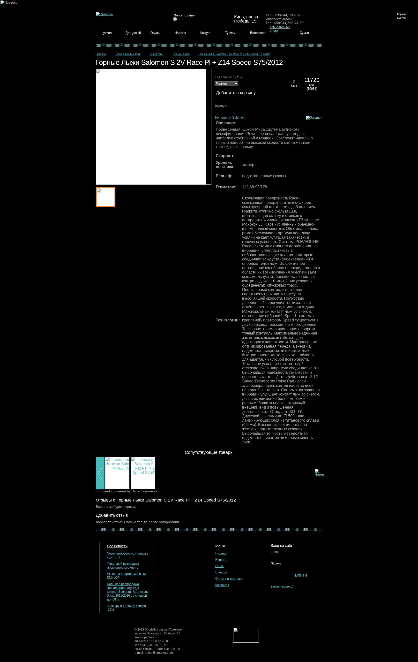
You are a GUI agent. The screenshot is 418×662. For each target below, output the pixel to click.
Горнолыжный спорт (127, 54)
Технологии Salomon (230, 117)
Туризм (230, 33)
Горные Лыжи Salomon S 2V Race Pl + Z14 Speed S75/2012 (234, 54)
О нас (219, 566)
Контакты (222, 585)
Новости (221, 560)
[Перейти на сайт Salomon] (314, 117)
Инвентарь (156, 54)
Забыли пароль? (282, 586)
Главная (101, 54)
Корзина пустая (402, 16)
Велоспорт (258, 33)
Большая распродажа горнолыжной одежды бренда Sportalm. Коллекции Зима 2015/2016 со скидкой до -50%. (128, 591)
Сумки (304, 33)
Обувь (155, 33)
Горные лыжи (181, 54)
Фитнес (180, 33)
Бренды (221, 572)
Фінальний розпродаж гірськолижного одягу (123, 565)
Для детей (133, 33)
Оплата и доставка (229, 578)
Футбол (106, 33)
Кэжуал (205, 33)
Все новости (117, 546)
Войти (301, 575)
